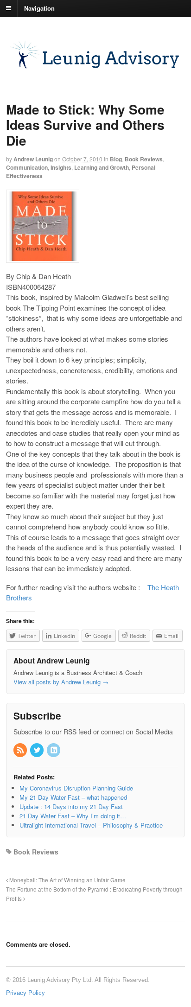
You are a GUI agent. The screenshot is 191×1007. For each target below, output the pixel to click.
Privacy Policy (25, 992)
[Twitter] (37, 750)
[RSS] (20, 750)
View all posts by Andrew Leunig (60, 681)
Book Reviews (144, 159)
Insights (61, 167)
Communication (27, 167)
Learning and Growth (101, 167)
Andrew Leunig (33, 159)
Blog (116, 159)
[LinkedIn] (54, 750)
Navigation (39, 7)
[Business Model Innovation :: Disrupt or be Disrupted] (95, 68)
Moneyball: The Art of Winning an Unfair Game (67, 880)
